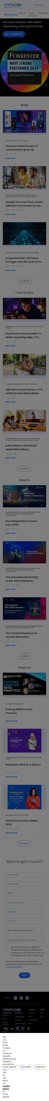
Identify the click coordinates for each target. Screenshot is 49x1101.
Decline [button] (13, 1067)
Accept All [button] (40, 1067)
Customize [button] (25, 1067)
